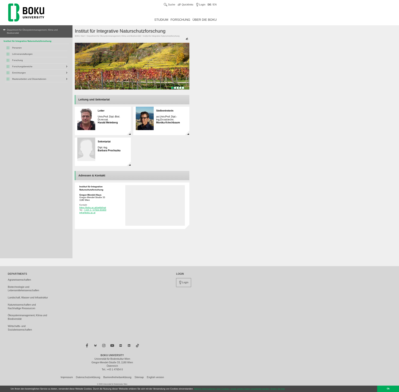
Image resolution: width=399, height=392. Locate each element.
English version (155, 377)
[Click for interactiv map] (155, 205)
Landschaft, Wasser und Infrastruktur (28, 297)
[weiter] (185, 67)
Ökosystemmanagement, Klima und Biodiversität (27, 317)
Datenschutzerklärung (88, 377)
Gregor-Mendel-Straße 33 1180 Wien (92, 197)
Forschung (17, 60)
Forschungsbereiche (22, 66)
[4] (180, 88)
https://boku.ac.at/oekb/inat (92, 207)
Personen (17, 47)
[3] (178, 88)
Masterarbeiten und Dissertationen (29, 79)
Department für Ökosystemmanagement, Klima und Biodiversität (32, 31)
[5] (183, 88)
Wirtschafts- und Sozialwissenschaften (20, 328)
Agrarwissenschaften (19, 279)
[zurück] (79, 67)
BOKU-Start (80, 36)
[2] (175, 88)
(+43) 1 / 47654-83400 (95, 210)
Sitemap (139, 377)
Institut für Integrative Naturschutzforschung (27, 41)
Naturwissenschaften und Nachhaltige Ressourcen (22, 306)
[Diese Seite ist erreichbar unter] (187, 39)
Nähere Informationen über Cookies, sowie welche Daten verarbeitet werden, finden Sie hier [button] (239, 388)
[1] (172, 88)
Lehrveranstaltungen (22, 54)
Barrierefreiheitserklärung (117, 377)
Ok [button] (388, 389)
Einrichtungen (19, 72)
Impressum (67, 377)
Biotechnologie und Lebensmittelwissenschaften (23, 289)
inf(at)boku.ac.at (87, 212)
